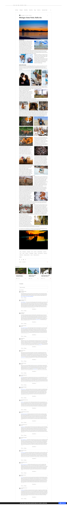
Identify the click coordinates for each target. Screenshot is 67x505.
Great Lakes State (40, 253)
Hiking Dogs (28, 251)
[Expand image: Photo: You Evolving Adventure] (28, 70)
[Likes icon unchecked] (21, 297)
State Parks (45, 253)
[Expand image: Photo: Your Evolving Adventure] (31, 156)
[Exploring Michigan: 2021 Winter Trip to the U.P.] (46, 271)
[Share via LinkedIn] (23, 259)
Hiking (20, 251)
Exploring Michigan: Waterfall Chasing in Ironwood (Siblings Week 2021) (20, 276)
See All (51, 266)
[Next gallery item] (46, 77)
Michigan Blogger (40, 251)
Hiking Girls (44, 251)
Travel (20, 253)
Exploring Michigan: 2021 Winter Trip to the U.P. (45, 276)
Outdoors (35, 251)
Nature (23, 253)
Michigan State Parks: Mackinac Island (32, 276)
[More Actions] (47, 291)
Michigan (35, 253)
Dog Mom (27, 253)
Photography (24, 251)
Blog (32, 251)
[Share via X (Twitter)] (21, 259)
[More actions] (47, 15)
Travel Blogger (31, 253)
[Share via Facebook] (19, 259)
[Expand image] (33, 29)
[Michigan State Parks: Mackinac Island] (33, 271)
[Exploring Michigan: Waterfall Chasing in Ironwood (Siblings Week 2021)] (21, 271)
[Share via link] (25, 259)
